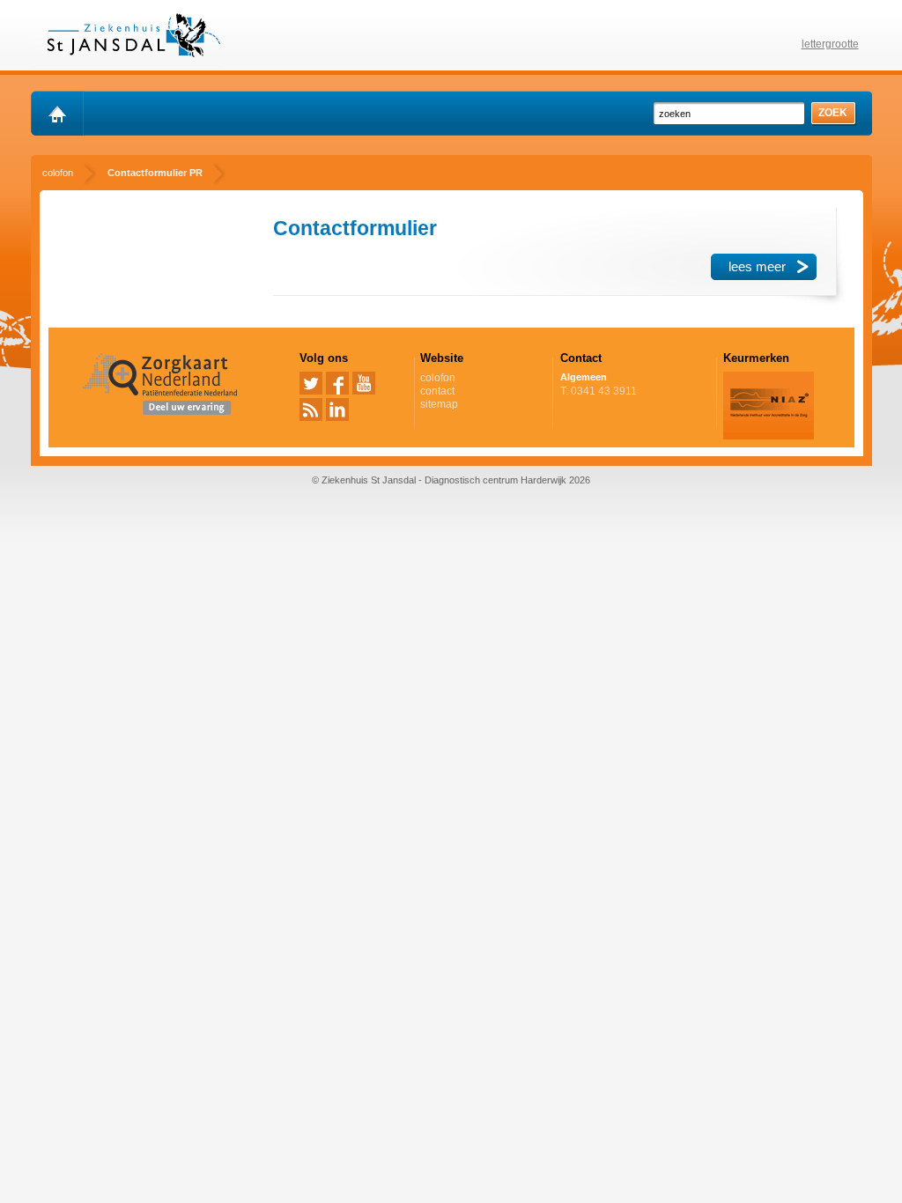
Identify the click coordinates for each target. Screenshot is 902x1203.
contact (437, 391)
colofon (437, 378)
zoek (832, 113)
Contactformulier (355, 228)
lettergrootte (830, 44)
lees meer (757, 266)
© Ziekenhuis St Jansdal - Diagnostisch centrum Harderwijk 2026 (451, 480)
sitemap (439, 404)
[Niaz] (768, 436)
